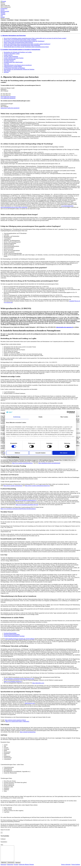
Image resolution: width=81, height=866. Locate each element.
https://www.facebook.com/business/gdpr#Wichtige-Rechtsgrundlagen (18, 508)
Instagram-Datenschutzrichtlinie (12, 634)
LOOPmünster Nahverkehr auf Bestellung (14, 68)
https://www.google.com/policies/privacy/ (22, 463)
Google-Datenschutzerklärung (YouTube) (14, 636)
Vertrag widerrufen (65, 864)
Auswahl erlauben (40, 453)
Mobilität (3, 12)
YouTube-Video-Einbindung (11, 56)
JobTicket (6, 72)
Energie (3, 10)
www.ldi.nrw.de (8, 302)
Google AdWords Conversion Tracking (13, 58)
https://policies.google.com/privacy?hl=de (15, 720)
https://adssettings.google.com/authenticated (49, 463)
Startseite (3, 20)
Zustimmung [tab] (16, 416)
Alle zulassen (63, 453)
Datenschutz (10, 864)
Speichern (18, 862)
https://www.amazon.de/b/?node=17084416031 (17, 721)
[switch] (31, 446)
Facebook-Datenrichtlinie (10, 633)
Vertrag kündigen (75, 864)
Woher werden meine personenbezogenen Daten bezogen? (18, 42)
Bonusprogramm (5, 11)
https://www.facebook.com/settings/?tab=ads (27, 504)
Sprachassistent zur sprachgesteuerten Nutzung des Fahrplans (19, 69)
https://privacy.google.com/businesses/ (12, 485)
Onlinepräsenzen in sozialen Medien (13, 66)
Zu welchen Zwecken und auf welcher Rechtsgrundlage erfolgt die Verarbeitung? (24, 41)
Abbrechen (3, 862)
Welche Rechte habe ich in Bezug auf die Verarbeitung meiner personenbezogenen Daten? (26, 46)
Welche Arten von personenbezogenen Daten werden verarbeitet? (20, 39)
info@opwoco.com (30, 703)
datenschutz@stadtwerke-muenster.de (10, 108)
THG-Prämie (7, 70)
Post (2, 15)
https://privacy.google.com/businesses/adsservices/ (37, 485)
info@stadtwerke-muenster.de (8, 96)
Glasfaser (3, 14)
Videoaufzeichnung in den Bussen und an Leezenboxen (18, 65)
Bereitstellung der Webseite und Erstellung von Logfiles (18, 52)
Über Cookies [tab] (64, 416)
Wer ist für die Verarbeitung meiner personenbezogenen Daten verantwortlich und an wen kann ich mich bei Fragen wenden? (35, 38)
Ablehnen (17, 453)
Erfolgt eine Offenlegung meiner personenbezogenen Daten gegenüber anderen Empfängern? (27, 44)
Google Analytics (8, 55)
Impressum (3, 864)
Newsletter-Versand (9, 60)
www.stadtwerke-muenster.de (8, 98)
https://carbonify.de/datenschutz (28, 732)
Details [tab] (40, 416)
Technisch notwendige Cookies (11, 53)
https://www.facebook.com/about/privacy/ (25, 500)
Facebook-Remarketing (10, 59)
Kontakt (3, 17)
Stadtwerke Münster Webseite (26, 864)
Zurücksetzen (11, 862)
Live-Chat (6, 63)
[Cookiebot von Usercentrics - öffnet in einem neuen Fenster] (68, 412)
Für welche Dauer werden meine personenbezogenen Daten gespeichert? (22, 45)
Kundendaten (4, 8)
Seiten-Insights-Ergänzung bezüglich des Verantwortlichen (19, 638)
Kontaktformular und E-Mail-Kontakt (13, 62)
